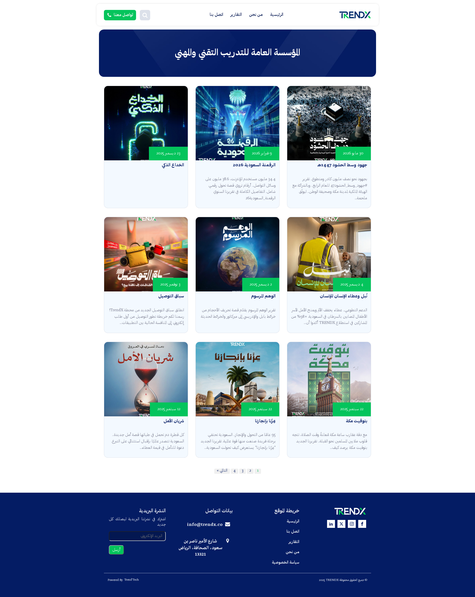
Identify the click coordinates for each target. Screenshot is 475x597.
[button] (145, 15)
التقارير (236, 15)
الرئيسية (276, 15)
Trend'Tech (131, 579)
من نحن (256, 15)
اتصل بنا (216, 15)
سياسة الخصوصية (285, 563)
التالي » (222, 471)
